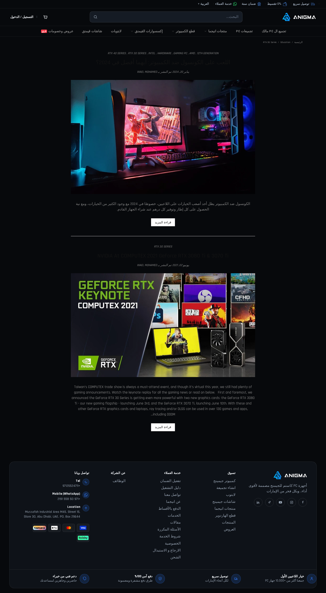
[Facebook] (302, 502)
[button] (277, 4)
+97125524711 (71, 486)
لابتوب (231, 495)
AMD (192, 53)
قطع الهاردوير (225, 515)
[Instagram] (291, 502)
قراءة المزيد (163, 222)
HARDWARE (164, 53)
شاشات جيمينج (224, 501)
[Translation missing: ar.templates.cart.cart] (45, 17)
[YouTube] (280, 502)
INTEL (151, 53)
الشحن (175, 557)
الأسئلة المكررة (169, 529)
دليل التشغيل (171, 488)
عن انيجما (173, 501)
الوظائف (119, 481)
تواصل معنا (172, 495)
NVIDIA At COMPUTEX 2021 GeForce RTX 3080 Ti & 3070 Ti (163, 255)
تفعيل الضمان (170, 481)
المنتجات (229, 522)
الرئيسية (298, 42)
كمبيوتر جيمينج (224, 481)
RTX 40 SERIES (117, 53)
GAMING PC (180, 53)
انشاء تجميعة (226, 488)
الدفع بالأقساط (169, 508)
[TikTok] (269, 502)
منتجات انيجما (225, 508)
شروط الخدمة (170, 536)
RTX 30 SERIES (137, 53)
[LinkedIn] (258, 502)
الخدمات (174, 515)
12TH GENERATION (208, 53)
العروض (230, 529)
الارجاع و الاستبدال (167, 550)
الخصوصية (173, 543)
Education (285, 42)
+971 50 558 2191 (69, 499)
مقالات (175, 522)
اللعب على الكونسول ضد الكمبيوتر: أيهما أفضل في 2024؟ (163, 62)
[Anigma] (299, 17)
